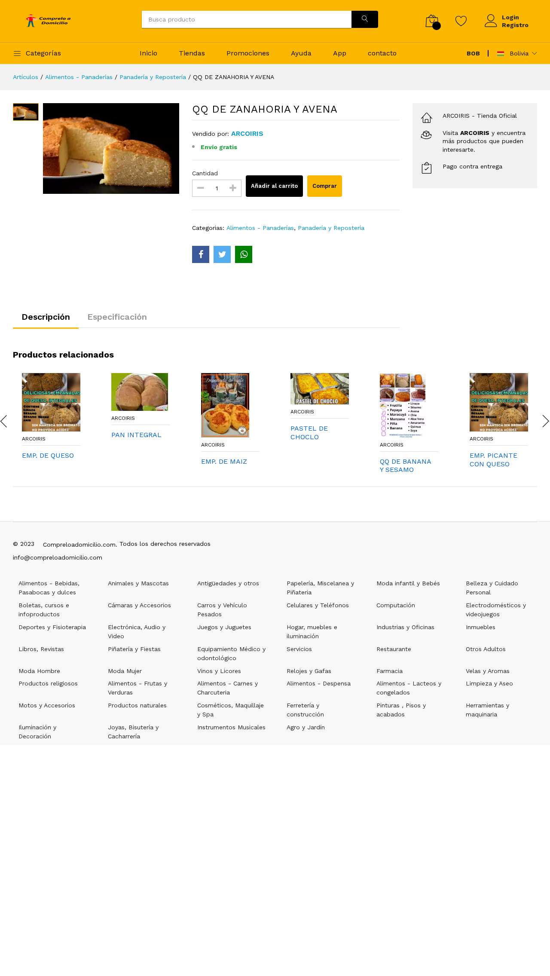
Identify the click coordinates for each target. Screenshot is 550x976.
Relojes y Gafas (309, 670)
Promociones (247, 53)
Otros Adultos (486, 649)
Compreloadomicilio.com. (80, 544)
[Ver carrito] (432, 21)
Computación (395, 605)
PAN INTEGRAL (136, 435)
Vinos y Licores (219, 670)
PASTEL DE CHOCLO (309, 432)
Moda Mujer (125, 670)
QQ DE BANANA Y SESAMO (405, 465)
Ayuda (301, 53)
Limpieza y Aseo (489, 683)
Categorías (43, 53)
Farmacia (389, 670)
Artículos (25, 76)
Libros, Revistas (41, 649)
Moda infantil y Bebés (408, 583)
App (339, 53)
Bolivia (518, 53)
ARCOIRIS (34, 439)
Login (510, 17)
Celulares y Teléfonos (318, 605)
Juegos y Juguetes (224, 627)
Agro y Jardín (306, 727)
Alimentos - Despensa (319, 683)
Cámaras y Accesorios (139, 605)
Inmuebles (480, 627)
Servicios (299, 649)
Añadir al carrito (274, 186)
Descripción (45, 317)
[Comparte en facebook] (200, 254)
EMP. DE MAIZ (224, 461)
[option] (111, 148)
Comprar (324, 186)
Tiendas (192, 53)
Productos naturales (137, 705)
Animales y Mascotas (138, 583)
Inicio (148, 53)
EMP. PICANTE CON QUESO (493, 459)
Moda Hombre (39, 670)
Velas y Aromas (488, 670)
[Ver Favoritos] (461, 21)
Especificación (117, 317)
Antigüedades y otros (228, 583)
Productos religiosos (48, 683)
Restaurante (393, 649)
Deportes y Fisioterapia (52, 627)
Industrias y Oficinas (405, 627)
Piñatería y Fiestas (134, 649)
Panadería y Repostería (152, 76)
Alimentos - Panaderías (79, 76)
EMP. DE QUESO (48, 455)
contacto (382, 53)
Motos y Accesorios (46, 705)
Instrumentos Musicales (231, 727)
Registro (515, 24)
